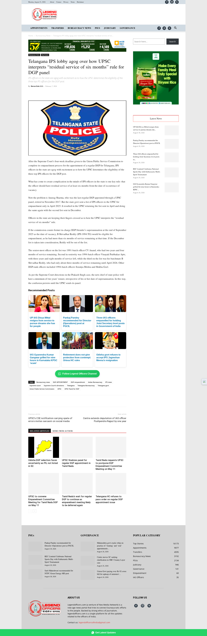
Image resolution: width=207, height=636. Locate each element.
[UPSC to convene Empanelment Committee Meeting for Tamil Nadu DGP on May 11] (43, 483)
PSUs (97, 28)
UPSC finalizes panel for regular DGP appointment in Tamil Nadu (76, 463)
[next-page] (34, 511)
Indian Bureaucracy (95, 382)
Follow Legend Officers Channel (79, 373)
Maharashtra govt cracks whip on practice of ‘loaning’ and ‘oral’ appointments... (110, 546)
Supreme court (35, 385)
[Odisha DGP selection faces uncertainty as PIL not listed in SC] (43, 447)
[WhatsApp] (61, 92)
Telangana (70, 385)
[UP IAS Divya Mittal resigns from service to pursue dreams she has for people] (172, 130)
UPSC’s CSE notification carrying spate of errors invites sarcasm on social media (50, 420)
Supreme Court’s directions (54, 385)
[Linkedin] (67, 92)
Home (30, 35)
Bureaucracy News (79, 28)
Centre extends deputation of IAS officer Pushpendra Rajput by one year (104, 420)
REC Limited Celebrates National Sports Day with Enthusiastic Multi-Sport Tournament (146, 172)
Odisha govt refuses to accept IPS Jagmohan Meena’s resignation (108, 358)
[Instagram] (172, 2)
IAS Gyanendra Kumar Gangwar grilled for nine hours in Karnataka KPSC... (146, 187)
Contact (58, 2)
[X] (177, 2)
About (52, 2)
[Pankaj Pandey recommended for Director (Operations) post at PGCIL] (172, 144)
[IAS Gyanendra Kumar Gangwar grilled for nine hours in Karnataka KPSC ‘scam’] (172, 187)
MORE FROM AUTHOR (63, 431)
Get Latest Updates (105, 632)
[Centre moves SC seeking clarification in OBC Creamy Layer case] (88, 561)
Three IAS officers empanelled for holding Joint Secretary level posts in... (146, 157)
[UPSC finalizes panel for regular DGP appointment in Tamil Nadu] (77, 447)
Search (172, 41)
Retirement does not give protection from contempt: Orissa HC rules (77, 358)
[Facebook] (167, 2)
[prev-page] (30, 511)
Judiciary (110, 28)
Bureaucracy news (43, 382)
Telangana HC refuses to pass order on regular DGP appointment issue (109, 499)
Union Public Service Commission (42, 389)
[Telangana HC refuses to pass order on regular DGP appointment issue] (111, 483)
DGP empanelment (78, 382)
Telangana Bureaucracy (86, 385)
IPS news (108, 382)
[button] (175, 28)
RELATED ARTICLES (39, 431)
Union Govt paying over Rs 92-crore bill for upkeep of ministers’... (111, 572)
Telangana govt (103, 385)
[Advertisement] (156, 218)
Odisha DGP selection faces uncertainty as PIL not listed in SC (43, 463)
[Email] (73, 92)
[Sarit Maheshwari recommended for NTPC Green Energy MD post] (35, 574)
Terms (73, 2)
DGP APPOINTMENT (60, 382)
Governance (127, 28)
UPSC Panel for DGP (71, 389)
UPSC (59, 389)
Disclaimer (80, 2)
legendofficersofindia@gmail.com (94, 622)
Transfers (57, 28)
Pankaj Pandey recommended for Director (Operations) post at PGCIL (59, 544)
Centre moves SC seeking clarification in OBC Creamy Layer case (111, 560)
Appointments (38, 28)
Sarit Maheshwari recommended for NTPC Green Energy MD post (59, 572)
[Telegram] (80, 92)
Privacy (66, 2)
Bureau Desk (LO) (37, 86)
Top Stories (45, 55)
